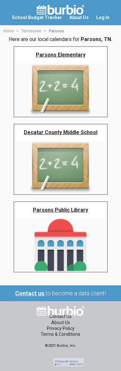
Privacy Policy (61, 328)
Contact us (30, 293)
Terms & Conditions (60, 334)
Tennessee (31, 31)
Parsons (56, 31)
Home (8, 31)
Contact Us (60, 316)
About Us (60, 322)
